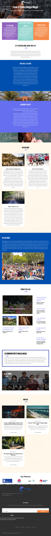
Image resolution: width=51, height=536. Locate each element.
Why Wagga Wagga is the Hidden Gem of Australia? (13, 454)
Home (4, 6)
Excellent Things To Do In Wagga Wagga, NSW (37, 423)
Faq (16, 6)
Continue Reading (13, 432)
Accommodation (29, 6)
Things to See (21, 6)
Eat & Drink (36, 6)
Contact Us (8, 9)
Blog (4, 9)
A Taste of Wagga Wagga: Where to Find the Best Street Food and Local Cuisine (13, 423)
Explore (13, 6)
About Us (8, 6)
